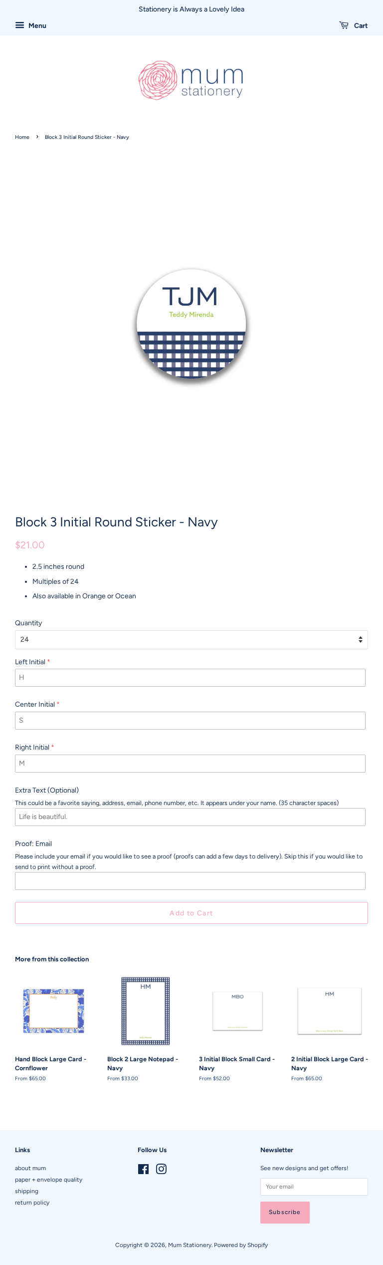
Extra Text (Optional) (47, 790)
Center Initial (35, 704)
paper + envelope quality (48, 1179)
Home (22, 137)
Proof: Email (33, 844)
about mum (30, 1168)
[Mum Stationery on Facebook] (143, 1171)
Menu (36, 25)
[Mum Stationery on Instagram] (161, 1171)
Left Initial (30, 662)
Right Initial (32, 747)
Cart (360, 25)
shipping (26, 1191)
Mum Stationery (189, 1245)
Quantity (28, 623)
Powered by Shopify (241, 1245)
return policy (32, 1202)
